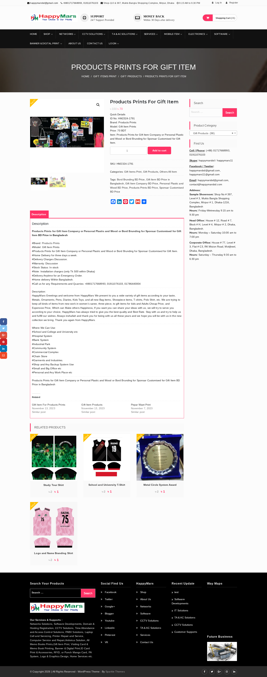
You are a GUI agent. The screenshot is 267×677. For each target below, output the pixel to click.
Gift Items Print (105, 76)
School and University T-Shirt (106, 484)
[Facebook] (3, 321)
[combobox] (213, 133)
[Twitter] (3, 328)
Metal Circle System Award (160, 484)
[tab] (39, 214)
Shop (47, 34)
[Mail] (3, 355)
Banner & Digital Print (44, 43)
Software (221, 34)
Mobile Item (171, 34)
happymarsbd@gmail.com (44, 3)
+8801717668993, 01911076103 (80, 3)
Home (33, 34)
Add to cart (159, 150)
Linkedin (110, 627)
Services (149, 34)
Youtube (109, 620)
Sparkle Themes (115, 671)
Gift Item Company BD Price (141, 183)
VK (106, 642)
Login (112, 43)
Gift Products (131, 76)
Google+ (110, 606)
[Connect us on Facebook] (204, 671)
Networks (66, 34)
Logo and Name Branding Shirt (53, 553)
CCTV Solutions (92, 34)
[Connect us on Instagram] (227, 671)
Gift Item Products (91, 404)
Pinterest (110, 634)
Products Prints (51, 243)
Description (39, 214)
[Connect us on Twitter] (212, 671)
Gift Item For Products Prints (48, 404)
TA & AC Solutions (123, 34)
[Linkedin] (3, 348)
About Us (74, 43)
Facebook (110, 592)
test (176, 592)
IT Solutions (181, 610)
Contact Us (94, 43)
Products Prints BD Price (143, 187)
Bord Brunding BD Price (131, 179)
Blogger (109, 613)
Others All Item (168, 171)
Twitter (109, 599)
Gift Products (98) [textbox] (212, 133)
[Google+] (3, 335)
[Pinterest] (3, 341)
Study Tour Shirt (53, 485)
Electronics (197, 34)
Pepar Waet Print (141, 404)
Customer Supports (185, 631)
